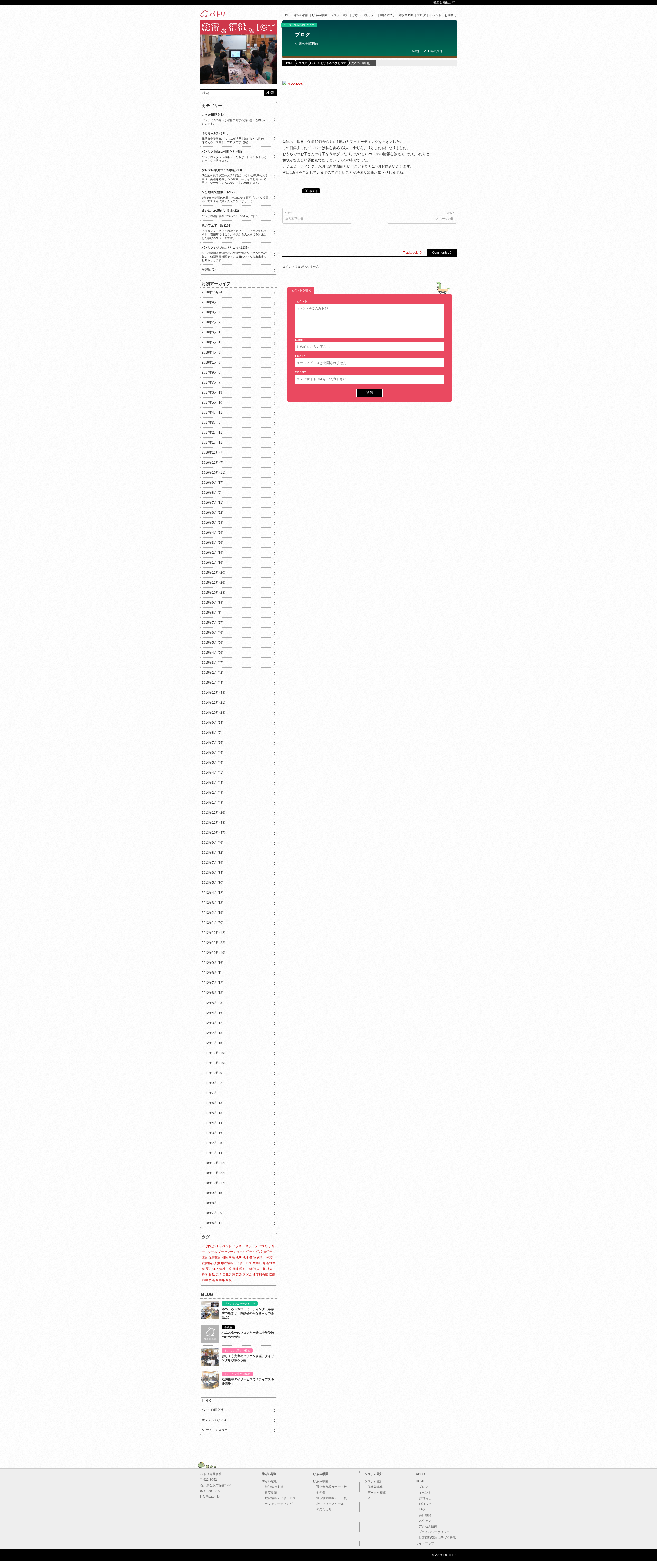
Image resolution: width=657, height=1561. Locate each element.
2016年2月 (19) (212, 552)
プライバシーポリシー (433, 1532)
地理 (246, 1257)
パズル (263, 1246)
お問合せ (451, 15)
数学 (256, 1263)
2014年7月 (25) (212, 742)
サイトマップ (425, 1543)
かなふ (356, 15)
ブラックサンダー (230, 1252)
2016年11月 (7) (212, 462)
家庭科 (258, 1257)
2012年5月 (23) (212, 1003)
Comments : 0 (441, 252)
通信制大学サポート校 (330, 1498)
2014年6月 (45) (212, 752)
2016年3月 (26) (212, 542)
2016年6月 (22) (212, 512)
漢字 (215, 1269)
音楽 (212, 1280)
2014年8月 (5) (211, 732)
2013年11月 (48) (213, 822)
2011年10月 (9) (212, 1073)
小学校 (268, 1257)
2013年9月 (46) (212, 843)
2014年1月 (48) (212, 802)
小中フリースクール (328, 1504)
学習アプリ (387, 15)
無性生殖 (225, 1269)
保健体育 (215, 1257)
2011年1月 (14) (212, 1153)
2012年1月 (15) (212, 1043)
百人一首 (259, 1269)
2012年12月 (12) (213, 933)
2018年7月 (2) (211, 322)
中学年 (248, 1252)
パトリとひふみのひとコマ (299, 25)
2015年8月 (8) (211, 612)
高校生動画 (406, 15)
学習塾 (319, 1492)
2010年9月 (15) (212, 1193)
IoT (368, 1498)
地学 (239, 1257)
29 (203, 1246)
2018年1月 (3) (211, 362)
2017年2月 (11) (212, 432)
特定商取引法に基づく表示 (436, 1537)
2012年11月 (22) (213, 943)
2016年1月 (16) (212, 562)
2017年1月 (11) (212, 442)
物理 (236, 1269)
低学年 (268, 1252)
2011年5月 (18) (212, 1113)
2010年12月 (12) (213, 1163)
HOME (286, 15)
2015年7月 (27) (212, 622)
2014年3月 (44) (212, 782)
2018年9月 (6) (211, 302)
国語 (232, 1257)
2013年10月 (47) (213, 833)
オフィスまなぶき (214, 1420)
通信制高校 (260, 1274)
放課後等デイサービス (236, 1263)
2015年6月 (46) (212, 632)
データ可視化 (375, 1492)
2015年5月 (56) (212, 642)
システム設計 (340, 15)
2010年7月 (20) (212, 1213)
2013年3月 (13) (212, 903)
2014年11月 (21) (213, 702)
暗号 (262, 1263)
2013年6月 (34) (212, 873)
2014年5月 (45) (212, 762)
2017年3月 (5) (211, 422)
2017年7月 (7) (211, 382)
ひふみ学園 (319, 15)
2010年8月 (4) (211, 1203)
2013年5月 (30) (212, 883)
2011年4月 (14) (212, 1123)
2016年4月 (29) (212, 532)
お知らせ (423, 1504)
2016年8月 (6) (211, 492)
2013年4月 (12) (212, 893)
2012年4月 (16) (212, 1013)
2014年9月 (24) (212, 722)
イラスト (238, 1246)
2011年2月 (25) (212, 1143)
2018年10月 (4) (212, 292)
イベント (435, 15)
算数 (212, 1274)
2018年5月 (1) (211, 342)
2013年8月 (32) (212, 853)
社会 (269, 1269)
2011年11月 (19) (213, 1063)
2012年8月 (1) (211, 973)
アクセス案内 (426, 1526)
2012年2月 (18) (212, 1033)
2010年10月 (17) (213, 1183)
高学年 (220, 1280)
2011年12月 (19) (213, 1053)
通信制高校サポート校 (330, 1487)
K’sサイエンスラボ (215, 1430)
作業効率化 (373, 1487)
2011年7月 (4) (211, 1093)
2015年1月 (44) (212, 682)
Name (299, 340)
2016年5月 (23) (212, 522)
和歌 (225, 1257)
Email (299, 356)
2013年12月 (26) (213, 812)
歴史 (209, 1269)
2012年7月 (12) (212, 983)
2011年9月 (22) (212, 1083)
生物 (249, 1269)
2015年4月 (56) (212, 652)
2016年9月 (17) (212, 482)
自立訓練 (229, 1274)
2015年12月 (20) (213, 572)
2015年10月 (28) (213, 592)
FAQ (420, 1509)
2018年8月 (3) (211, 312)
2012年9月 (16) (212, 963)
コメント (301, 301)
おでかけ (212, 1246)
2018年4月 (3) (211, 352)
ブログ (421, 15)
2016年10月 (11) (213, 472)
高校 (229, 1280)
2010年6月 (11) (212, 1223)
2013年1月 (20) (212, 923)
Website (300, 372)
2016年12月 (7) (212, 452)
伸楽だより (322, 1509)
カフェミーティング (277, 1504)
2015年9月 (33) (212, 602)
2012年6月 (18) (212, 993)
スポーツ (251, 1246)
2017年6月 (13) (212, 392)
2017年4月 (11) (212, 412)
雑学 (205, 1280)
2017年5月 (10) (212, 402)
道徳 (272, 1274)
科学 (205, 1274)
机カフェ (370, 15)
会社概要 (423, 1515)
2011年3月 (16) (212, 1133)
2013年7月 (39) (212, 863)
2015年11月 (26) (213, 582)
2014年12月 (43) (213, 692)
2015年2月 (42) (212, 672)
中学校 (258, 1252)
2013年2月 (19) (212, 913)
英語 (239, 1274)
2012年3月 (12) (212, 1023)
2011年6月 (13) (212, 1103)
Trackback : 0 (412, 252)
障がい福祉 (301, 15)
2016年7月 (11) (212, 502)
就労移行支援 (211, 1263)
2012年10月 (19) (213, 953)
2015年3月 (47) (212, 662)
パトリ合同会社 (212, 1410)
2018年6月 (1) (211, 332)
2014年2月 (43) (212, 792)
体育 (205, 1257)
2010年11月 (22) (213, 1173)
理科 (242, 1269)
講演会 (247, 1274)
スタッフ (423, 1521)
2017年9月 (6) (211, 372)
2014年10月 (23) (213, 712)
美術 (219, 1274)
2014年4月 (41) (212, 772)
